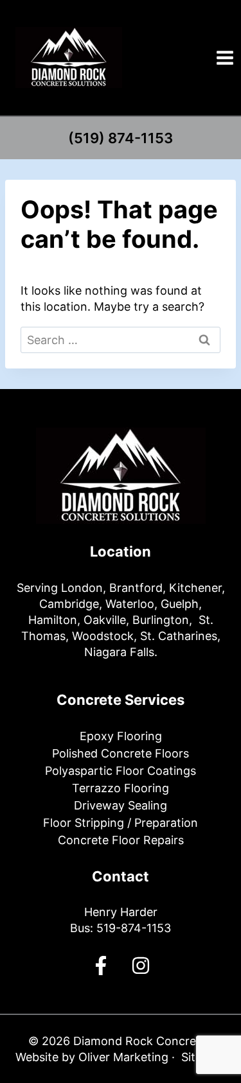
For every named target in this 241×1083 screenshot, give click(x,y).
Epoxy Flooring (121, 736)
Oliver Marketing (123, 1057)
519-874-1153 (133, 928)
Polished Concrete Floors (120, 753)
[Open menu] (225, 57)
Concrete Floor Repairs (121, 840)
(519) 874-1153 (120, 138)
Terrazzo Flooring (120, 788)
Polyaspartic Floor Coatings (120, 770)
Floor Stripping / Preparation (120, 822)
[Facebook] (101, 965)
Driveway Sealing (120, 805)
